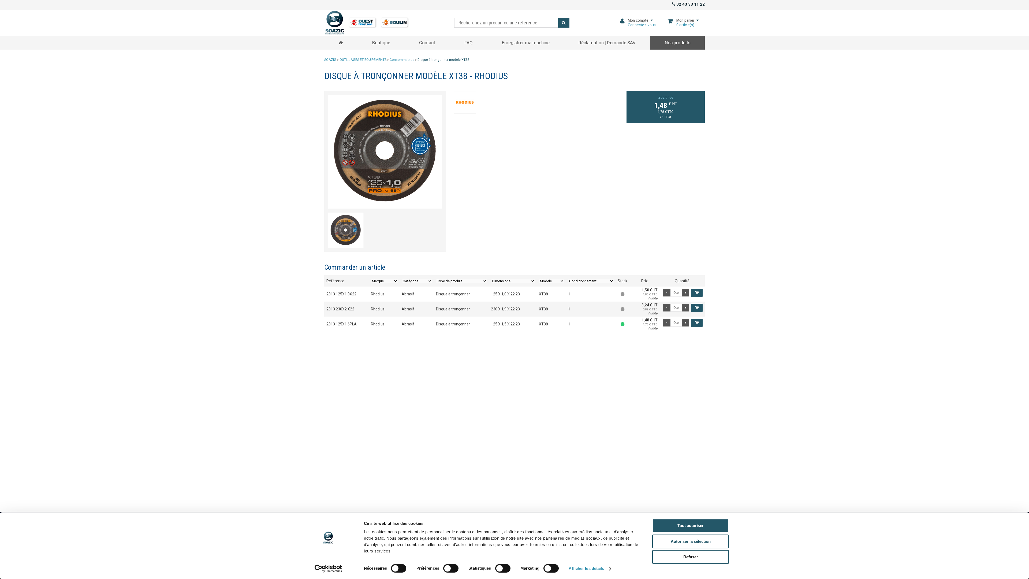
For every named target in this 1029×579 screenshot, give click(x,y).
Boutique (381, 42)
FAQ (468, 42)
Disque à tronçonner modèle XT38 (443, 60)
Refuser (690, 557)
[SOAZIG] (366, 23)
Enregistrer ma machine (526, 42)
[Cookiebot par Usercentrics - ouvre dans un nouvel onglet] (328, 569)
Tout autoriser (690, 525)
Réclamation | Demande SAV (607, 42)
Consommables (402, 60)
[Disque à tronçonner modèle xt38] (385, 152)
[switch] (449, 567)
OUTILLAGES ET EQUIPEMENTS (363, 60)
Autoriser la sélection (691, 541)
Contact (427, 42)
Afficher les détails (586, 568)
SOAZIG (330, 60)
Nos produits (677, 42)
